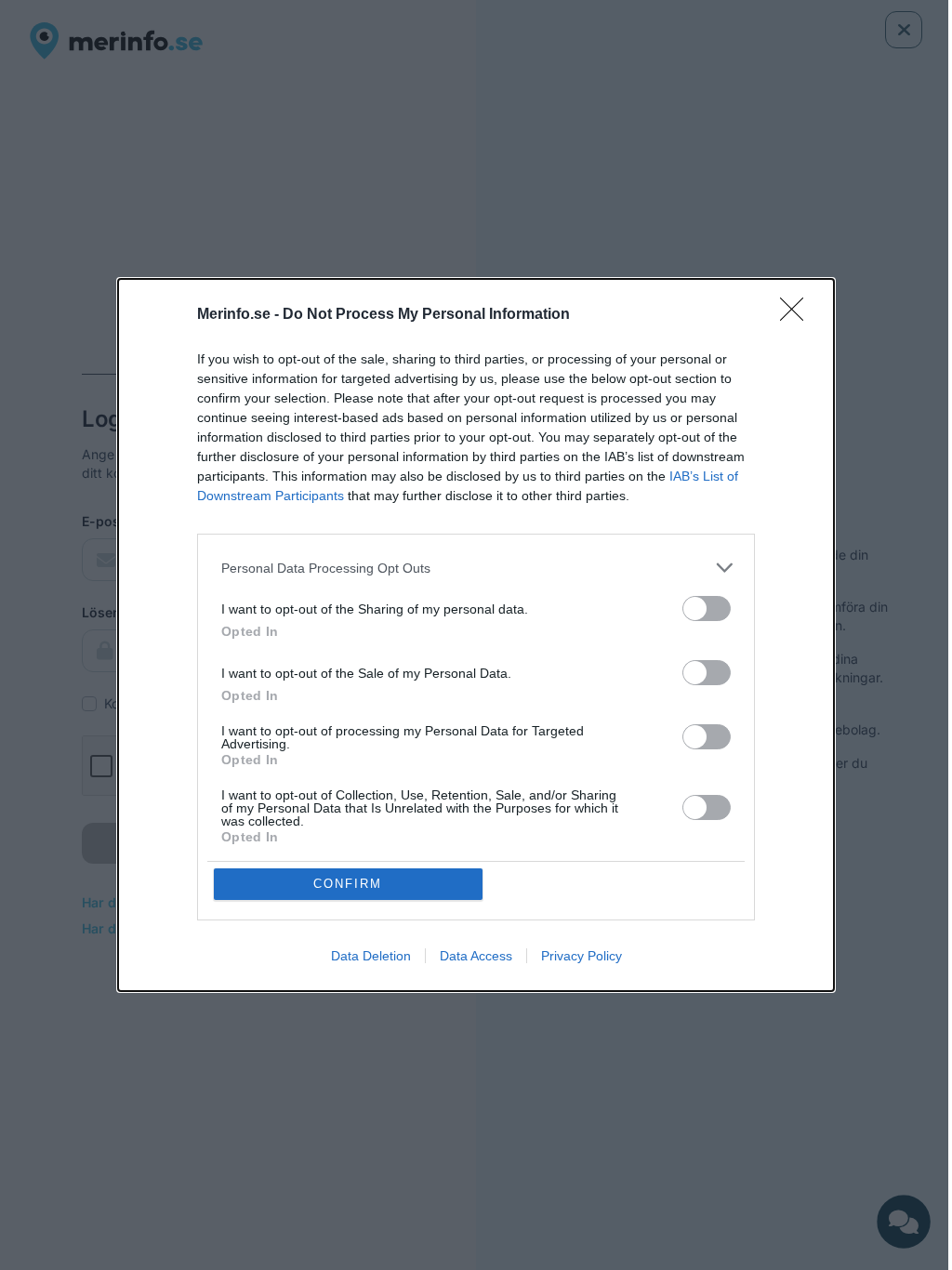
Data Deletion (371, 955)
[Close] (797, 315)
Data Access (476, 955)
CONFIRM (347, 884)
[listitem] (476, 567)
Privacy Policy (581, 955)
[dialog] (476, 635)
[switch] (706, 608)
